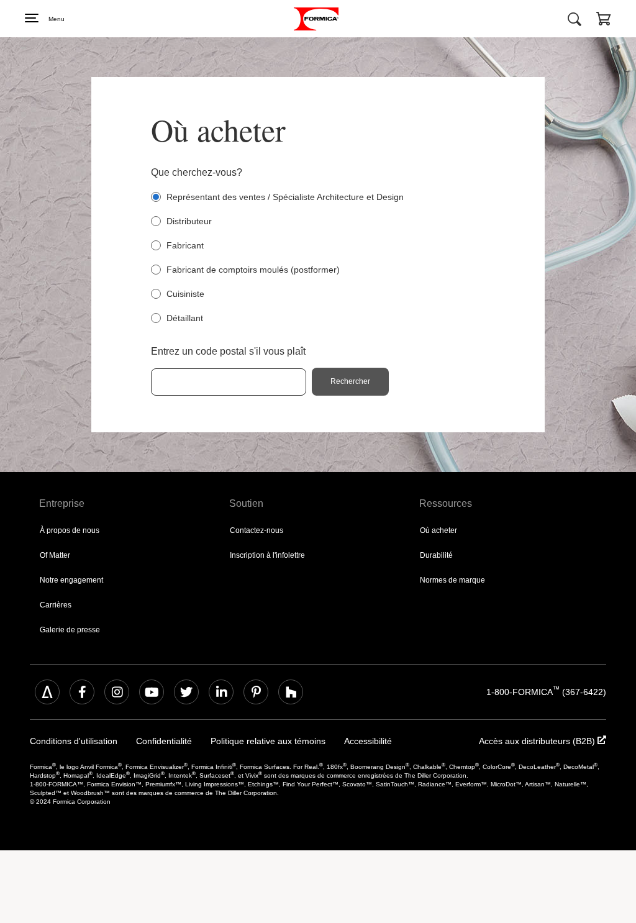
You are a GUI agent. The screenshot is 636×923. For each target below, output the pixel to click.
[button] (603, 20)
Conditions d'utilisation (69, 741)
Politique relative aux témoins (245, 741)
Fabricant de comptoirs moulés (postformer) (254, 269)
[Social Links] (47, 692)
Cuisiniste (185, 293)
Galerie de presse (67, 629)
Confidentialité (152, 741)
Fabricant (185, 245)
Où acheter (437, 530)
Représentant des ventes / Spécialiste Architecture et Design (289, 197)
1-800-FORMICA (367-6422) (549, 691)
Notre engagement (69, 579)
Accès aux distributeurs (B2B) (546, 741)
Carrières (54, 604)
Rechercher (351, 382)
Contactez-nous (255, 530)
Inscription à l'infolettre (265, 555)
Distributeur (190, 221)
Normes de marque (450, 579)
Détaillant (185, 318)
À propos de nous (69, 530)
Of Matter (55, 555)
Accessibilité (335, 741)
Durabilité (434, 555)
